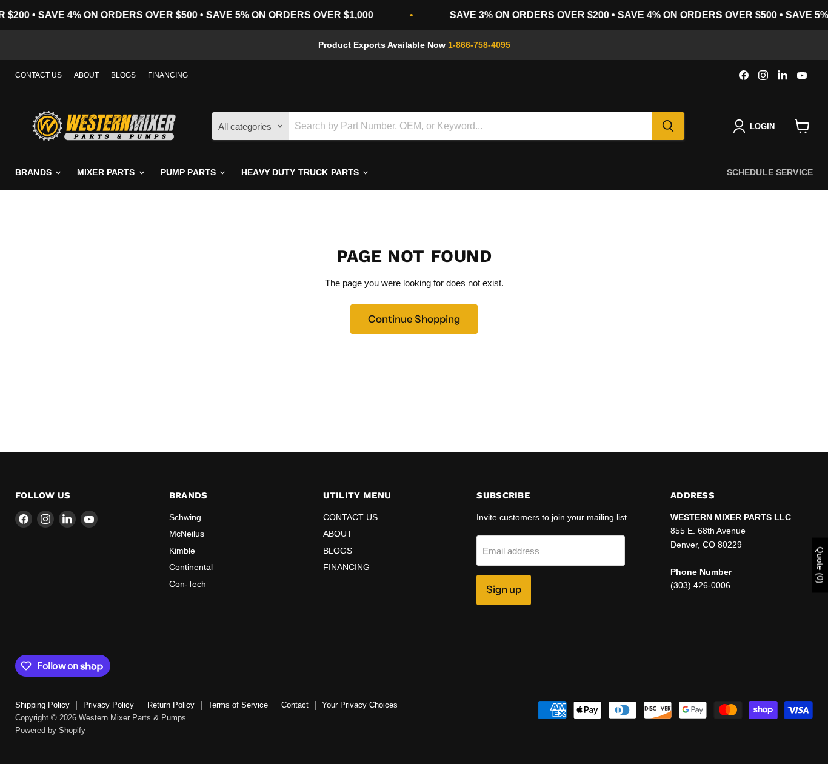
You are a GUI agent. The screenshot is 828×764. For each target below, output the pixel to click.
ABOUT (86, 75)
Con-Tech (187, 584)
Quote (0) (820, 564)
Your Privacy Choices (360, 704)
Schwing (185, 517)
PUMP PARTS (190, 172)
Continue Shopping (414, 319)
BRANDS (34, 172)
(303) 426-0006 (700, 585)
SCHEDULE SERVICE (770, 172)
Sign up (503, 589)
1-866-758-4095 (479, 45)
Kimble (182, 550)
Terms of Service (238, 704)
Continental (191, 567)
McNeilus (186, 533)
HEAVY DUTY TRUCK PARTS (301, 172)
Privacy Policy (108, 704)
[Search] (668, 126)
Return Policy (171, 704)
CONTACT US (38, 75)
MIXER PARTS (107, 172)
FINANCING (168, 75)
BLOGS (123, 75)
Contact (295, 704)
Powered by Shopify (50, 730)
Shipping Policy (42, 704)
